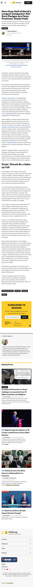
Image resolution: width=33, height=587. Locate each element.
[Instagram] (9, 569)
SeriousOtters (10, 583)
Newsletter (5, 567)
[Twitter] (4, 569)
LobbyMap (8, 113)
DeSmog (18, 2)
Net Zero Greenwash (8, 98)
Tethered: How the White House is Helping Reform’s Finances (13, 473)
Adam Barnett (6, 437)
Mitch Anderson (7, 396)
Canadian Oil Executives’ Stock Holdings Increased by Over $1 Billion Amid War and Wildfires (14, 391)
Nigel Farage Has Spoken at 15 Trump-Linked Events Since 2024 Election (16, 432)
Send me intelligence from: (8, 323)
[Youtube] (7, 569)
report (6, 80)
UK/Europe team (18, 325)
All (15, 321)
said (26, 138)
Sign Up (24, 317)
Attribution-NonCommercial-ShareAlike (16, 65)
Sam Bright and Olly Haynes (9, 478)
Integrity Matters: (11, 142)
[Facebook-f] (2, 569)
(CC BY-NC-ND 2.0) (16, 67)
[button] (16, 539)
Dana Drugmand (12, 31)
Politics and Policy (7, 290)
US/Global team (17, 323)
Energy (4, 294)
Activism (17, 290)
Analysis (24, 290)
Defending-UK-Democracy (12, 485)
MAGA (6, 444)
